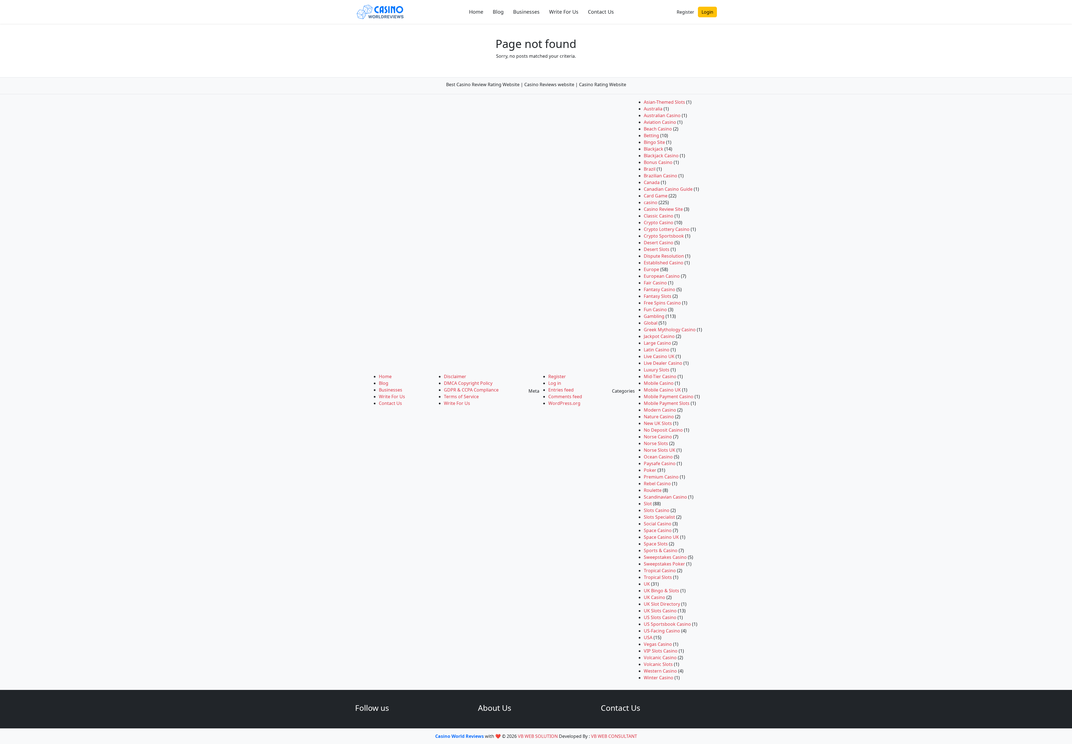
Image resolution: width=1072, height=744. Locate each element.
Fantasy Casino (659, 289)
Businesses (526, 11)
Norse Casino (658, 437)
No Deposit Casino (663, 430)
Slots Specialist (659, 517)
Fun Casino (655, 309)
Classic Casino (658, 216)
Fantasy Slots (657, 296)
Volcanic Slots (658, 664)
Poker (650, 470)
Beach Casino (658, 129)
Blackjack (653, 149)
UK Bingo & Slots (661, 591)
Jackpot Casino (659, 336)
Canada (652, 182)
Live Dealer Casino (663, 363)
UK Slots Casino (660, 611)
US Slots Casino (660, 617)
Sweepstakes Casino (665, 557)
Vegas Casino (658, 644)
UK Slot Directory (662, 604)
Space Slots (656, 544)
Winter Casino (658, 678)
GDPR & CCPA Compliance (471, 390)
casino (650, 202)
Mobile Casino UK (662, 390)
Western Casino (660, 671)
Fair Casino (655, 283)
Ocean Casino (658, 457)
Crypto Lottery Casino (667, 229)
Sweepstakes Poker (664, 564)
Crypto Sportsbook (664, 236)
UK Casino (654, 597)
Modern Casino (660, 410)
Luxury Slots (656, 370)
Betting (651, 135)
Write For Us (563, 11)
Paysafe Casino (660, 463)
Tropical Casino (660, 570)
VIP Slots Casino (661, 651)
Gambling (654, 316)
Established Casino (663, 263)
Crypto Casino (658, 222)
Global (650, 323)
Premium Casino (661, 477)
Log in (554, 383)
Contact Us (601, 11)
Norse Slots (656, 443)
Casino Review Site (663, 209)
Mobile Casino (659, 383)
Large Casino (657, 343)
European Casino (662, 276)
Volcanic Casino (660, 657)
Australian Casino (662, 115)
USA (648, 637)
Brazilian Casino (660, 176)
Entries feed (561, 390)
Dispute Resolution (664, 256)
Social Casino (657, 524)
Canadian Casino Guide (668, 189)
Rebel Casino (657, 483)
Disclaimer (455, 376)
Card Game (655, 196)
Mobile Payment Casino (668, 396)
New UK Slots (658, 423)
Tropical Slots (658, 577)
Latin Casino (656, 350)
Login (707, 12)
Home (476, 11)
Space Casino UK (661, 537)
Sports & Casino (661, 550)
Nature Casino (659, 417)
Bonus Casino (658, 162)
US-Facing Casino (662, 631)
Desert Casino (658, 243)
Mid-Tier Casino (660, 376)
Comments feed (565, 396)
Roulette (653, 490)
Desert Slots (656, 249)
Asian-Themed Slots (664, 102)
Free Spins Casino (662, 303)
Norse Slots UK (659, 450)
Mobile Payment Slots (667, 403)
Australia (653, 109)
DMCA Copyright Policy (468, 383)
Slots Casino (656, 510)
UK (647, 584)
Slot (648, 504)
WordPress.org (564, 403)
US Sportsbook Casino (667, 624)
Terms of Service (461, 396)
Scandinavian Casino (665, 497)
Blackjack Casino (661, 156)
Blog (498, 11)
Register (685, 12)
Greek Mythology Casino (670, 330)
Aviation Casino (660, 122)
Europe (651, 269)
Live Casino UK (659, 356)
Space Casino (658, 530)
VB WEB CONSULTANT (614, 736)
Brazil (649, 169)
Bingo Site (654, 142)
